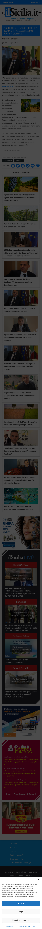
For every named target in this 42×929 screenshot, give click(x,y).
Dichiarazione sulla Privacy (27, 926)
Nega (21, 912)
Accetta (21, 903)
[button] (39, 880)
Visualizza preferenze (21, 920)
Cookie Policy (10, 926)
